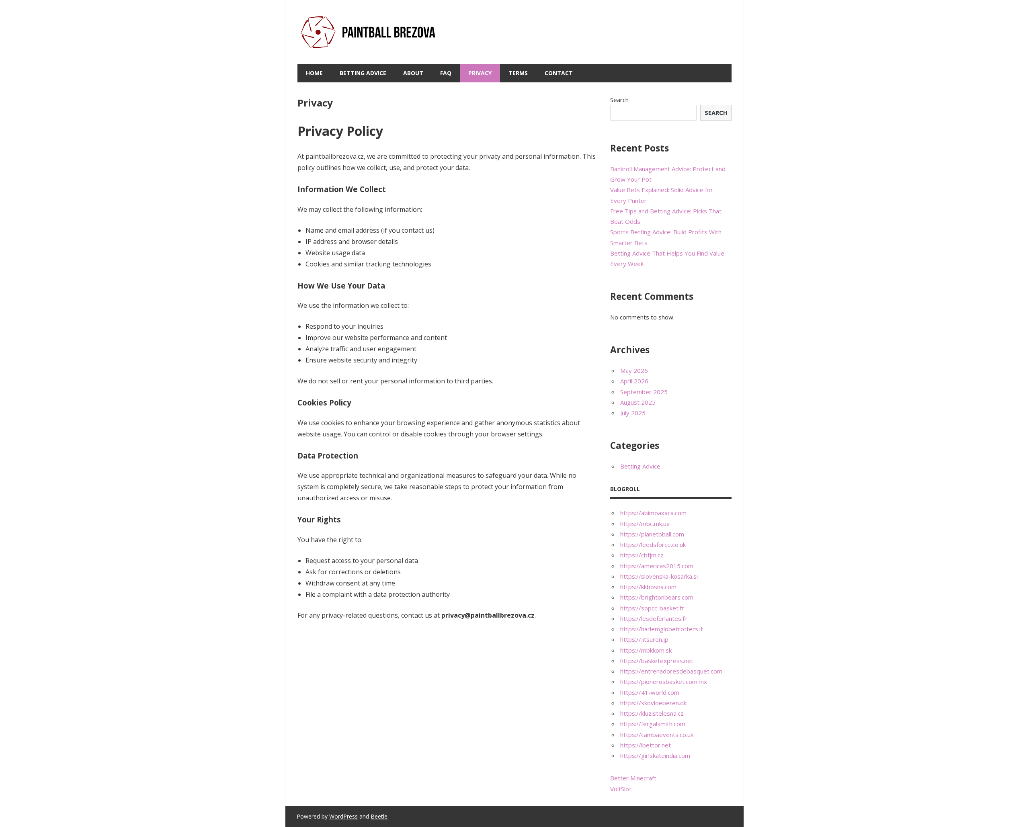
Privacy (480, 73)
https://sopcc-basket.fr (652, 608)
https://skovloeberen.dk (653, 703)
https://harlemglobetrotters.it (661, 629)
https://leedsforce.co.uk (653, 544)
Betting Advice (363, 73)
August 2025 (638, 402)
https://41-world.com (649, 692)
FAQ (445, 73)
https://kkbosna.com (648, 587)
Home (314, 73)
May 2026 (634, 370)
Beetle (379, 816)
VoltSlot (620, 789)
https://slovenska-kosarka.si (659, 576)
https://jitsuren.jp (644, 639)
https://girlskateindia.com (655, 755)
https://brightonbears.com (656, 597)
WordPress (343, 816)
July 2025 (633, 413)
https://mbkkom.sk (646, 650)
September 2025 (644, 392)
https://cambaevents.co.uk (656, 735)
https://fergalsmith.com (652, 724)
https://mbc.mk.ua (645, 524)
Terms (518, 73)
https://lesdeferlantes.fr (653, 618)
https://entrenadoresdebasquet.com (671, 671)
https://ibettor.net (645, 745)
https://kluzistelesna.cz (652, 713)
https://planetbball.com (652, 534)
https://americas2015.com (656, 566)
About (413, 73)
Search (619, 100)
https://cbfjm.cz (642, 555)
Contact (559, 73)
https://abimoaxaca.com (653, 513)
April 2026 (634, 381)
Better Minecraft (633, 778)
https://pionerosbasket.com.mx (663, 682)
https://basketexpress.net (656, 661)
